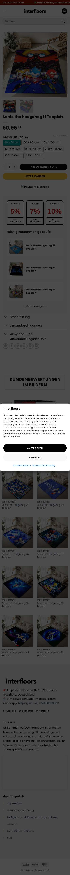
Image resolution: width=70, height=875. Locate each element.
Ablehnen (35, 457)
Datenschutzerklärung (43, 465)
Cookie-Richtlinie (22, 465)
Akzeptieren (35, 448)
